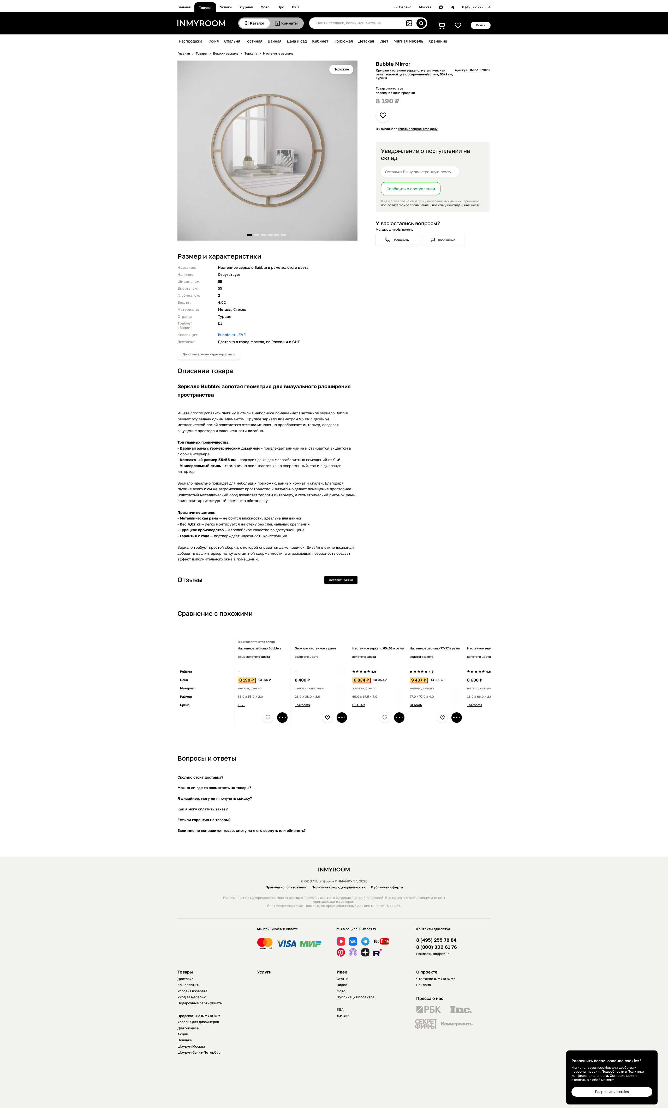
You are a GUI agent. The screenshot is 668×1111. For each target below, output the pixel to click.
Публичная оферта (387, 887)
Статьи (342, 979)
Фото (265, 7)
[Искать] (421, 23)
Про (280, 7)
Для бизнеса (188, 1028)
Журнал (246, 7)
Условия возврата (192, 991)
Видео (342, 985)
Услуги (226, 7)
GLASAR (358, 705)
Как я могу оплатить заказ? (202, 809)
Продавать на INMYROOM (198, 1016)
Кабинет (320, 41)
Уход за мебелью (191, 997)
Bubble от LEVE (232, 334)
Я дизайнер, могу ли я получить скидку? (214, 798)
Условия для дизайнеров (198, 1022)
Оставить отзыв (341, 580)
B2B (295, 7)
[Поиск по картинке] (409, 23)
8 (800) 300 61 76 (436, 947)
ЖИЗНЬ (343, 1016)
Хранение (437, 41)
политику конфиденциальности (456, 205)
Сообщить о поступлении (410, 188)
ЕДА (340, 1009)
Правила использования (285, 887)
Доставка (185, 979)
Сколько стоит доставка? (200, 777)
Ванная (275, 41)
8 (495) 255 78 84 (476, 7)
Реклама (423, 985)
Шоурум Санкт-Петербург (199, 1052)
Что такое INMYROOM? (435, 979)
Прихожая (343, 41)
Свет (383, 41)
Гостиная (254, 41)
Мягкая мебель (408, 41)
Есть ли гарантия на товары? (203, 819)
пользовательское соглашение (405, 205)
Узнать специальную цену (418, 128)
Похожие (341, 69)
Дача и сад (297, 41)
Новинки (184, 1040)
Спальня (232, 41)
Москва (425, 7)
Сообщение (446, 240)
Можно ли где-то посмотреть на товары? (214, 787)
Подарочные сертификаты (200, 1003)
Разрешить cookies (612, 1091)
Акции (182, 1034)
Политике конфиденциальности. (607, 1073)
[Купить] (282, 717)
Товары (205, 7)
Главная (183, 7)
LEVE (241, 705)
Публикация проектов (355, 997)
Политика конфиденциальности (339, 887)
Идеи (342, 972)
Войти (480, 25)
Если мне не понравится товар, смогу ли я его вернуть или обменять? (241, 830)
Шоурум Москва (191, 1046)
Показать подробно (433, 954)
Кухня (213, 41)
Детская (366, 41)
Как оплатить (188, 985)
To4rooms (302, 705)
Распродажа (190, 41)
